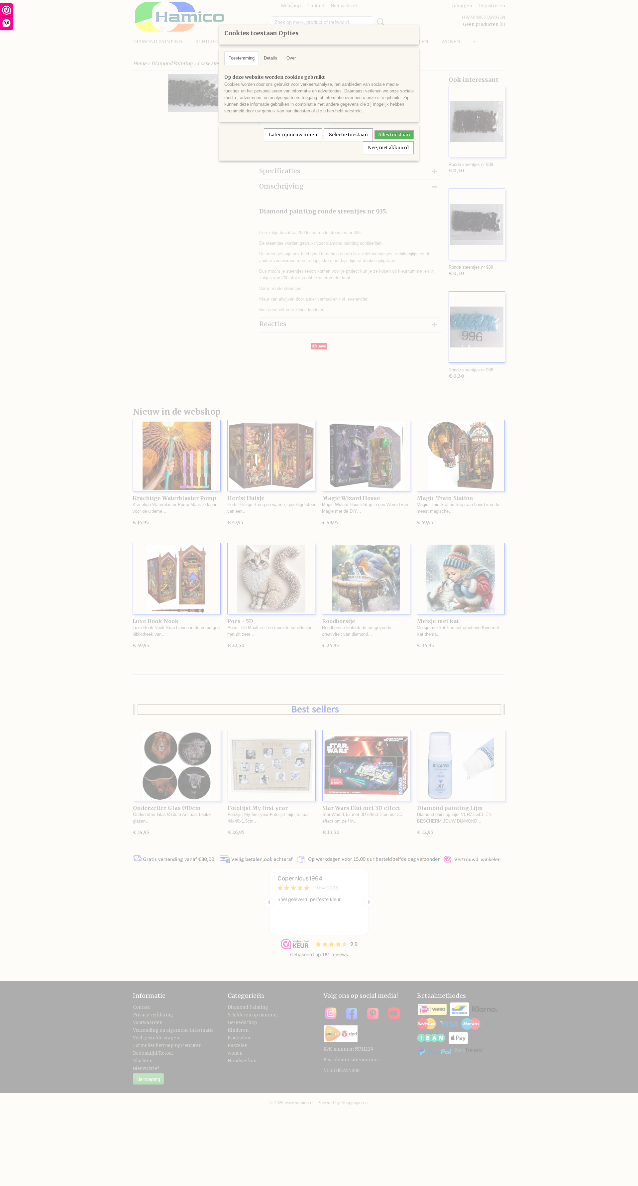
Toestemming (242, 58)
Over (291, 58)
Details (270, 58)
